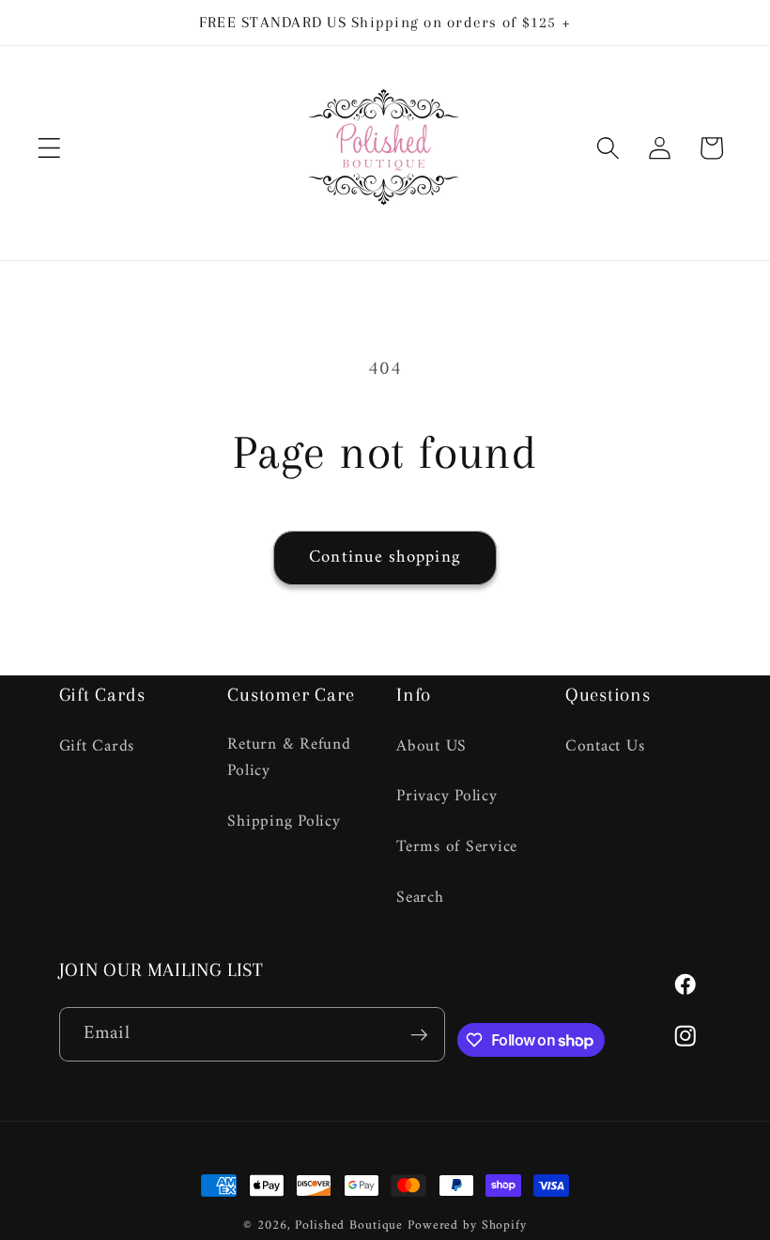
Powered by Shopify (467, 1226)
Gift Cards (97, 747)
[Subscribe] (418, 1034)
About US (431, 747)
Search (420, 897)
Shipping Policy (283, 821)
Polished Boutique (349, 1226)
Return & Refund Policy (288, 759)
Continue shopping (385, 557)
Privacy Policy (447, 796)
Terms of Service (456, 846)
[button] (49, 148)
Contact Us (605, 747)
